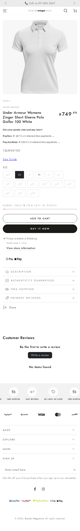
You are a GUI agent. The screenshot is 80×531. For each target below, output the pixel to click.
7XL (69, 184)
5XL (45, 184)
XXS (8, 175)
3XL (20, 184)
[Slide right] (74, 3)
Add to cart (40, 218)
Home (6, 101)
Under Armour (11, 107)
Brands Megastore (34, 518)
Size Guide (10, 159)
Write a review (40, 355)
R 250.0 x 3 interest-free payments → (31, 142)
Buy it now (40, 228)
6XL (57, 184)
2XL (8, 184)
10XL (33, 193)
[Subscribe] (75, 470)
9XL (20, 193)
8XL (8, 193)
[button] (65, 11)
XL (58, 175)
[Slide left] (6, 3)
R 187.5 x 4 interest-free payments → (29, 136)
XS (19, 175)
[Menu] (5, 11)
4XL (32, 184)
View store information (21, 248)
